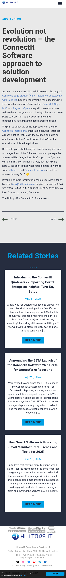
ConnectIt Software (35, 170)
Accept (55, 573)
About (7, 19)
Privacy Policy (34, 565)
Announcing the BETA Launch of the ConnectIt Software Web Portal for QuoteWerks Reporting (33, 365)
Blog (17, 19)
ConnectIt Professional (14, 130)
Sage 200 (48, 104)
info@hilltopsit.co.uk (23, 184)
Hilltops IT (13, 170)
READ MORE (33, 340)
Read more (23, 575)
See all (33, 267)
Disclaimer (47, 565)
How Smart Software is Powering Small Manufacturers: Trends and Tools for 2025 (33, 447)
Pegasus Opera (21, 108)
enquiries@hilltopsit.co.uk (33, 557)
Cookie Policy (18, 565)
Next (53, 219)
